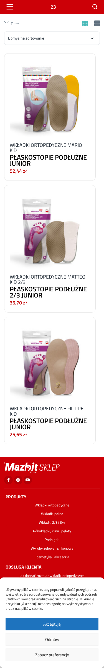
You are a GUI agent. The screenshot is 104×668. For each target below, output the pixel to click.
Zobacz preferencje (52, 655)
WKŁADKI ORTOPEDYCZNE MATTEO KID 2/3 (47, 279)
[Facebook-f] (8, 480)
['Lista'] (96, 24)
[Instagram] (18, 480)
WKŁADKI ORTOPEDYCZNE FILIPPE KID (46, 411)
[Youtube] (28, 480)
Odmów (52, 639)
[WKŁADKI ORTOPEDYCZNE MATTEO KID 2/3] (50, 228)
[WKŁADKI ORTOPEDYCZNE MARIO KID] (50, 96)
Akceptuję (52, 624)
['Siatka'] (85, 23)
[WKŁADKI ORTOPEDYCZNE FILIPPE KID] (50, 360)
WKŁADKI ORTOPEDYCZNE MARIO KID (46, 147)
